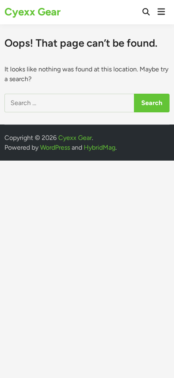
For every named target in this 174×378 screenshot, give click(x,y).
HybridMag (99, 147)
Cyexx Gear (32, 11)
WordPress (55, 147)
